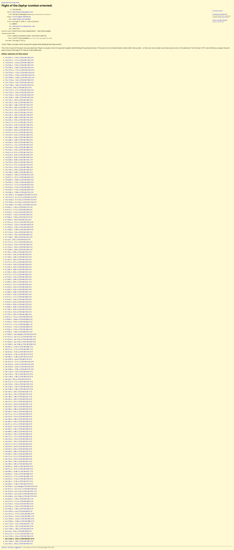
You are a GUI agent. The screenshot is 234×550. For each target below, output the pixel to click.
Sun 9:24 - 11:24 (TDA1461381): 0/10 (19, 504)
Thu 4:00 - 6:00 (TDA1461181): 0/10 (19, 130)
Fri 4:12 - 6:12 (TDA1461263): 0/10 (18, 284)
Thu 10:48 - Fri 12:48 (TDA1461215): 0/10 (20, 205)
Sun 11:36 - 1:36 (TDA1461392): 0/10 (19, 526)
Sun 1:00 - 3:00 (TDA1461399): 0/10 (18, 544)
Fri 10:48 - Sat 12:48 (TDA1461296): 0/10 (20, 344)
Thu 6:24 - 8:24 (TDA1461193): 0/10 (19, 155)
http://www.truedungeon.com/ (22, 12)
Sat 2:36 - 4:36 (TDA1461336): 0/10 (18, 407)
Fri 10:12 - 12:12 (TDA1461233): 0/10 (19, 222)
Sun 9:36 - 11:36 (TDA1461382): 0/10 (19, 506)
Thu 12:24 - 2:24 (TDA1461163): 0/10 (19, 92)
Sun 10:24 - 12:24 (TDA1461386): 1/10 (19, 516)
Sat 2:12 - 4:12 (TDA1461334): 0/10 (18, 402)
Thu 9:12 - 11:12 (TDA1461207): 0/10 (19, 185)
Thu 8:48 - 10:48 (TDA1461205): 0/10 (19, 180)
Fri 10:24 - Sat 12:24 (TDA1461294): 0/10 (20, 339)
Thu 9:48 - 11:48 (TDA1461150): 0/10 (19, 68)
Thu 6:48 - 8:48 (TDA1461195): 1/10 (19, 160)
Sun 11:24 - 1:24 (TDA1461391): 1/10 (19, 524)
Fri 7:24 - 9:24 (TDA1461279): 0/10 (18, 312)
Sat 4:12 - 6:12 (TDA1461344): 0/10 (18, 424)
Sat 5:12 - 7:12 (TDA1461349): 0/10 (18, 436)
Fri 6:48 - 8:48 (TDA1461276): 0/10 (18, 307)
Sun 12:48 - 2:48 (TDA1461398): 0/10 (19, 541)
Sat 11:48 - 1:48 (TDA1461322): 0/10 (19, 377)
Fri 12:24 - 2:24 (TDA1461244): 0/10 (18, 245)
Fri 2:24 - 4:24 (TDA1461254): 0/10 (18, 264)
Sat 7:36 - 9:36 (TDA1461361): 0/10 (18, 461)
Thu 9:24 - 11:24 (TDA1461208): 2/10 (19, 187)
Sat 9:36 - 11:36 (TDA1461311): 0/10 (19, 354)
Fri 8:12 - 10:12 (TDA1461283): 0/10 (18, 317)
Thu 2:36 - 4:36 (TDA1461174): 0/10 (19, 115)
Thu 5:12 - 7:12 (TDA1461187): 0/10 (19, 145)
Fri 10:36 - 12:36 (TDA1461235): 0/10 (19, 227)
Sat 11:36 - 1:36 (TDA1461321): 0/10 (19, 374)
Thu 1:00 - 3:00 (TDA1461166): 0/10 (19, 100)
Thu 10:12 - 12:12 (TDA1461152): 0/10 (19, 70)
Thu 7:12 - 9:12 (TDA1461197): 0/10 (19, 165)
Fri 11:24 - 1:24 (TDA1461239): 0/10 (18, 232)
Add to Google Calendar (220, 20)
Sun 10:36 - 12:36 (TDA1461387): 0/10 (19, 519)
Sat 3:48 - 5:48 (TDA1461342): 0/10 (18, 419)
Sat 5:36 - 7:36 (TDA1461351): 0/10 (18, 441)
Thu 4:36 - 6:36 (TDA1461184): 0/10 (19, 137)
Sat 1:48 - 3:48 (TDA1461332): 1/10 (18, 397)
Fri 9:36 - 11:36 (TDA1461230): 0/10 (18, 215)
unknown (15, 26)
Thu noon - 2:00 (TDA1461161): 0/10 (18, 88)
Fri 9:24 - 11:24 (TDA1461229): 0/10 (18, 212)
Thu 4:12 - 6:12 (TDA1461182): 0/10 (19, 132)
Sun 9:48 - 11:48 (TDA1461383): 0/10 (19, 509)
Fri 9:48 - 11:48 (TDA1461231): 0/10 (18, 217)
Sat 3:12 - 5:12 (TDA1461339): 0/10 (18, 414)
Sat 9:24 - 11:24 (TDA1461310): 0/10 (19, 352)
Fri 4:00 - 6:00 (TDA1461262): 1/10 (18, 282)
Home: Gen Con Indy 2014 (10, 3)
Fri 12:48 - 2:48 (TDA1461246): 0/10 (18, 250)
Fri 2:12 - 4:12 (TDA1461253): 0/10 (18, 262)
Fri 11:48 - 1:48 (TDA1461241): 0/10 (18, 237)
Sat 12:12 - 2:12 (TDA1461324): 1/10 (19, 382)
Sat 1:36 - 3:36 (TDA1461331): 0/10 (18, 394)
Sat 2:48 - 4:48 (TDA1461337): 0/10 (18, 409)
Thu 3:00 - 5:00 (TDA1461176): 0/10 (19, 120)
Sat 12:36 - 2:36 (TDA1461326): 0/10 (19, 387)
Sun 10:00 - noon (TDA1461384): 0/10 (18, 511)
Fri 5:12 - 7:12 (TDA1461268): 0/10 (18, 297)
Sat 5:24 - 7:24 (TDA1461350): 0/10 (18, 439)
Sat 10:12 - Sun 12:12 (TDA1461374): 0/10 (21, 489)
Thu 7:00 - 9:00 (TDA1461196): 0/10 (19, 162)
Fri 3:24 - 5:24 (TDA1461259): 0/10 (18, 277)
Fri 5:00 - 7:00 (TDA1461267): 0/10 (18, 294)
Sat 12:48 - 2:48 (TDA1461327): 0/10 (19, 389)
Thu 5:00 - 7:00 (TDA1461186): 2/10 (19, 142)
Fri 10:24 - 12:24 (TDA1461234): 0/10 (19, 225)
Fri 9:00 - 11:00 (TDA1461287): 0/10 (18, 322)
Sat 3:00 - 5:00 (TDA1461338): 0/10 (18, 412)
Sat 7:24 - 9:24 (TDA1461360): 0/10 (18, 459)
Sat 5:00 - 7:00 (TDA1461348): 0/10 (18, 434)
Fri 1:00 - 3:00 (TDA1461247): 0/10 (18, 252)
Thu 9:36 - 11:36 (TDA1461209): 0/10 (19, 190)
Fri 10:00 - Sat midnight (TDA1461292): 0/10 (20, 334)
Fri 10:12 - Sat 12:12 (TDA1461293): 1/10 (20, 337)
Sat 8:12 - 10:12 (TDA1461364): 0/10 (19, 469)
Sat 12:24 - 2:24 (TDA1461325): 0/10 (19, 384)
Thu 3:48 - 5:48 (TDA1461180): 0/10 (19, 127)
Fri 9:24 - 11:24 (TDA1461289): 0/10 (18, 327)
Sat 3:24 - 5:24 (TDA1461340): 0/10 (18, 417)
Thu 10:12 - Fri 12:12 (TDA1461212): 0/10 (20, 197)
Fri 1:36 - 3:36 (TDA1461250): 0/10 (18, 255)
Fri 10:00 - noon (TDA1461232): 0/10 (18, 220)
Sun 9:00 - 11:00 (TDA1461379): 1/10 (19, 499)
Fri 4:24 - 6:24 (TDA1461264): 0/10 (18, 287)
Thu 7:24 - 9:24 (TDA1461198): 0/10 (19, 167)
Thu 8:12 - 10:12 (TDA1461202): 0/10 (19, 177)
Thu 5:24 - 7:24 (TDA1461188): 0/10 (19, 147)
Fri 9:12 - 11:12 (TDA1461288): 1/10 (18, 324)
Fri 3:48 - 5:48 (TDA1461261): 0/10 (18, 279)
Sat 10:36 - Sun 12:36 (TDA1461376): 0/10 (21, 494)
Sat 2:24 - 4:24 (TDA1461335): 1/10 (18, 404)
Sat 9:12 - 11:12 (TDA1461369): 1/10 (19, 476)
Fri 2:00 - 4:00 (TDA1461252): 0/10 (18, 260)
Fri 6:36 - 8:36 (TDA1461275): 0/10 (18, 304)
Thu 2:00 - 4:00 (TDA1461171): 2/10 (19, 107)
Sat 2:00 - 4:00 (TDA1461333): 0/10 (18, 399)
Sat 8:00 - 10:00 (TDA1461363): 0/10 (19, 466)
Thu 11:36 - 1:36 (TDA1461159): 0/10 (19, 83)
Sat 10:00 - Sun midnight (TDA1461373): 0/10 (21, 486)
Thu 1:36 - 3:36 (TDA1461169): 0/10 (19, 102)
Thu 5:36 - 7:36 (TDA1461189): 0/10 (19, 150)
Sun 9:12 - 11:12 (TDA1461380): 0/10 (19, 501)
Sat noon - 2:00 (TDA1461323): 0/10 (18, 379)
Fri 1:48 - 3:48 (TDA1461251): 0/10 (18, 257)
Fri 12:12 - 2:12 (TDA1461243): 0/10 (18, 242)
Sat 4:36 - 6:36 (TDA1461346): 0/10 (18, 429)
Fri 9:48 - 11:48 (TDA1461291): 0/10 (18, 332)
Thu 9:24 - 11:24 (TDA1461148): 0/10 (19, 63)
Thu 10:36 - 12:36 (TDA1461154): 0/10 (19, 75)
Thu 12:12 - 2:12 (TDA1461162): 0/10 (19, 90)
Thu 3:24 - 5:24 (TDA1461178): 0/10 (19, 125)
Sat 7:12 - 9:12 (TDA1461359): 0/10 (18, 456)
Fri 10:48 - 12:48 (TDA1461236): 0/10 (19, 230)
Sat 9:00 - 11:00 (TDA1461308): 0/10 (19, 347)
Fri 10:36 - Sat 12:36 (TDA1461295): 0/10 (20, 342)
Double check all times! (223, 17)
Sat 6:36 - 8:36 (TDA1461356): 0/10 (18, 449)
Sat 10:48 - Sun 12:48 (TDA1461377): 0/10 (21, 496)
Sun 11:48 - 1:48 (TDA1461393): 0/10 (19, 529)
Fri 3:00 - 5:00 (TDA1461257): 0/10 (18, 272)
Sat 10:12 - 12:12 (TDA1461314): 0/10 (19, 362)
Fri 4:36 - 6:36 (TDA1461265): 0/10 (18, 289)
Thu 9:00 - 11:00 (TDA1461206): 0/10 (19, 182)
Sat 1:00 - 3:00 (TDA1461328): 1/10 (18, 392)
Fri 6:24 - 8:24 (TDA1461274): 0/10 (18, 302)
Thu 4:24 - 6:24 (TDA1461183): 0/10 (19, 135)
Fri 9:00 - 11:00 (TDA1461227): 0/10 (18, 207)
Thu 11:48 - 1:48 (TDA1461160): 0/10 (19, 85)
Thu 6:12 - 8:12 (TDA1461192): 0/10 (19, 152)
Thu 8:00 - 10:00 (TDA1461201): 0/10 (19, 175)
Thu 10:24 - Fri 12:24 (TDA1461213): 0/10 (20, 200)
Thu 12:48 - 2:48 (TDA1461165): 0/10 (19, 97)
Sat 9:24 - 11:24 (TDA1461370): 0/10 (19, 479)
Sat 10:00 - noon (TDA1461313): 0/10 (18, 359)
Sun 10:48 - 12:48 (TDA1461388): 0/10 (19, 521)
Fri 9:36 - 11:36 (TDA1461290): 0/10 (18, 329)
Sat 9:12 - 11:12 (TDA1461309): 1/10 (19, 349)
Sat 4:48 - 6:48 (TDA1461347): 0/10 (18, 432)
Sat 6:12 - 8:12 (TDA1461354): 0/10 (18, 444)
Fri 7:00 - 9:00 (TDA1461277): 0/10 (18, 309)
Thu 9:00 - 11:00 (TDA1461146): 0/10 (19, 58)
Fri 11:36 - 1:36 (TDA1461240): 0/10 (18, 235)
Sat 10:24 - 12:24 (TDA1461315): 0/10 (19, 364)
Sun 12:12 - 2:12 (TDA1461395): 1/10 (19, 534)
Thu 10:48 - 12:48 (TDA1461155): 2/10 (19, 78)
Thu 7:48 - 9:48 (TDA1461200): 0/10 (19, 172)
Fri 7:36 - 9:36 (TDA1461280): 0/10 (18, 314)
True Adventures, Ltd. (27, 26)
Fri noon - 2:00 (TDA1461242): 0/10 (18, 240)
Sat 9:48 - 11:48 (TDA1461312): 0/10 (19, 357)
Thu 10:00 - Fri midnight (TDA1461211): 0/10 (21, 195)
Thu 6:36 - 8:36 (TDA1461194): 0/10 (19, 157)
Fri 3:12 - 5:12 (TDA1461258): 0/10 (18, 274)
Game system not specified (21, 19)
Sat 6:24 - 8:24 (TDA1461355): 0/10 (18, 446)
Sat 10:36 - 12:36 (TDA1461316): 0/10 (19, 367)
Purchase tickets (218, 11)
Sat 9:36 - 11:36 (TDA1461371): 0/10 (19, 481)
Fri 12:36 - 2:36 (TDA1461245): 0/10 (18, 247)
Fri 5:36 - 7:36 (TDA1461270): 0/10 (18, 299)
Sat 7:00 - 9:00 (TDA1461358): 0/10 (18, 454)
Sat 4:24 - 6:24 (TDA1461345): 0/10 (18, 426)
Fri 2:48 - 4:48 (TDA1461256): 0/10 (18, 269)
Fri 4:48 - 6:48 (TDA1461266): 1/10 (18, 292)
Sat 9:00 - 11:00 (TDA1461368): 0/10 (19, 474)
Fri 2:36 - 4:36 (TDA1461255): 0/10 (18, 267)
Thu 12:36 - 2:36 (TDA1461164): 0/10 (19, 95)
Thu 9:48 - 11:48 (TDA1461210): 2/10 (19, 192)
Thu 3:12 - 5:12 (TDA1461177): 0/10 (19, 122)
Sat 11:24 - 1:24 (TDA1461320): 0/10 (19, 372)
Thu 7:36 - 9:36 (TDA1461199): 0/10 (19, 170)
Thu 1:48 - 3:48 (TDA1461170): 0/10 (19, 105)
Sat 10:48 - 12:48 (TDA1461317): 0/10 (19, 369)
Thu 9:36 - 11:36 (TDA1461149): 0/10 (19, 65)
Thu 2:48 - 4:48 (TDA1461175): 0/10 (19, 117)
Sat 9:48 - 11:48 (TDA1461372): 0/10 (19, 484)
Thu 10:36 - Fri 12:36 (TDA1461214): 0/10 (20, 202)
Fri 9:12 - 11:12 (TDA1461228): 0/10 (18, 210)
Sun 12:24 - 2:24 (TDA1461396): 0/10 (19, 536)
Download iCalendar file (220, 14)
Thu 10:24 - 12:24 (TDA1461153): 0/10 (19, 73)
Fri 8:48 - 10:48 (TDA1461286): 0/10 (18, 319)
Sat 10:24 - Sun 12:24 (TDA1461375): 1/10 (21, 491)
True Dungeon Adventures (21, 17)
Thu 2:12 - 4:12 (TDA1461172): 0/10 (19, 110)
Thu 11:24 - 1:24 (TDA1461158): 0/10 (19, 80)
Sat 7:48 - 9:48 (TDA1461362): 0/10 (18, 464)
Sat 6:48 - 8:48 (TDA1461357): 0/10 (18, 451)
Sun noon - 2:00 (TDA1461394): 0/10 (18, 531)
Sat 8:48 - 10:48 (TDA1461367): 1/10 (19, 471)
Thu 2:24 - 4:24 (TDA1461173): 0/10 (19, 112)
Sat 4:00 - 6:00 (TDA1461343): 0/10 (18, 422)
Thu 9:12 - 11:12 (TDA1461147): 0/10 (19, 60)
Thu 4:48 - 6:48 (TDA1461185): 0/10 (19, 140)
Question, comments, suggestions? (11, 547)
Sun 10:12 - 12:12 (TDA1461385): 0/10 (19, 514)
